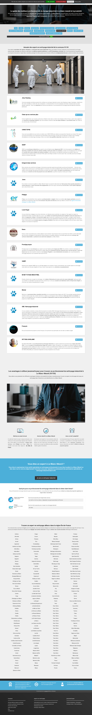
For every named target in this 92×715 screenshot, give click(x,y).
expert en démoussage (72, 28)
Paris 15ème (56, 618)
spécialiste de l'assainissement (37, 33)
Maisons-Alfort (36, 650)
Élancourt (17, 667)
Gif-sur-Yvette (36, 568)
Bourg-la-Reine (17, 578)
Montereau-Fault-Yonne (56, 544)
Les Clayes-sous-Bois (36, 623)
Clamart (16, 628)
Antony (16, 539)
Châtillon (17, 608)
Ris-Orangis (75, 539)
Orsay (55, 591)
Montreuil (56, 558)
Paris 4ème (55, 640)
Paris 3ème (55, 638)
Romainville (75, 544)
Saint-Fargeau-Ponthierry (75, 561)
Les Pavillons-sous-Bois (36, 630)
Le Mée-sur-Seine (36, 608)
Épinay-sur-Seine (16, 670)
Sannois (75, 581)
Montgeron (55, 548)
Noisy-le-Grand (56, 583)
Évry (36, 541)
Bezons (16, 561)
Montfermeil (55, 546)
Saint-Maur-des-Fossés (75, 571)
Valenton (75, 623)
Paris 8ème (55, 650)
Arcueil (16, 541)
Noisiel (55, 581)
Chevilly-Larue (17, 620)
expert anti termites (60, 28)
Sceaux (75, 593)
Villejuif (75, 635)
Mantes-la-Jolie (36, 658)
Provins (55, 667)
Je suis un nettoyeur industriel (46, 478)
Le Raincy (36, 620)
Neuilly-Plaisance (55, 571)
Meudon (56, 536)
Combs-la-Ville (17, 638)
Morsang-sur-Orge (56, 563)
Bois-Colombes (16, 566)
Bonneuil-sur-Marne (16, 573)
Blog (9, 709)
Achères (17, 534)
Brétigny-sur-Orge (17, 581)
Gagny (36, 556)
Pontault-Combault (56, 663)
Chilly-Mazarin (17, 623)
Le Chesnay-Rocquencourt (36, 603)
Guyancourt (36, 576)
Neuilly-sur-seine (55, 576)
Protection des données (12, 705)
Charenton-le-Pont (17, 603)
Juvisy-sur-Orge (36, 591)
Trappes (75, 618)
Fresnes (36, 553)
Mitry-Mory (55, 539)
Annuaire (9, 702)
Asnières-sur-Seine (17, 546)
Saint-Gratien (75, 566)
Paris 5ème (55, 643)
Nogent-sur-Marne (56, 578)
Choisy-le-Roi (17, 625)
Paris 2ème (55, 635)
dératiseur (27, 28)
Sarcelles (75, 583)
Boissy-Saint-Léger (17, 568)
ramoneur (70, 30)
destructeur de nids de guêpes (47, 28)
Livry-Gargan (36, 643)
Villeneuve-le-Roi (75, 643)
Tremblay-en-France (75, 620)
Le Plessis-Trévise (36, 615)
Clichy (16, 630)
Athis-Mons (16, 548)
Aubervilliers (16, 551)
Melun (55, 534)
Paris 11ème (56, 608)
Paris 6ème (55, 645)
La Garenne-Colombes (36, 596)
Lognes (36, 645)
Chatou (16, 610)
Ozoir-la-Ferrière (55, 596)
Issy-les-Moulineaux (36, 583)
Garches (36, 558)
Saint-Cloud (75, 551)
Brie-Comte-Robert (17, 583)
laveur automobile (28, 30)
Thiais (75, 613)
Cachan (16, 593)
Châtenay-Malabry (17, 606)
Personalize (70, 1)
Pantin (55, 601)
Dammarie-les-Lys (17, 655)
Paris (56, 603)
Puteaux (75, 534)
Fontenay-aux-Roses (36, 546)
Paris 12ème (56, 610)
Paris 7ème (55, 648)
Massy (36, 663)
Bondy (16, 571)
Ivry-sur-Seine (36, 586)
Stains (75, 603)
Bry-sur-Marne (17, 588)
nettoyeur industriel (61, 30)
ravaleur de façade (78, 30)
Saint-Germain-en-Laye (75, 563)
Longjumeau (36, 648)
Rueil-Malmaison (75, 548)
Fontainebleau (36, 544)
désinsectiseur (35, 28)
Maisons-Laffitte (36, 653)
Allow (51, 36)
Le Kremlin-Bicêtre (36, 606)
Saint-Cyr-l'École (75, 553)
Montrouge (55, 561)
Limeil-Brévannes (36, 640)
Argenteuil (16, 544)
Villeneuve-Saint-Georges (75, 645)
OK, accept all (50, 1)
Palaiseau (56, 598)
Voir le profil (79, 98)
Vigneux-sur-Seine (75, 633)
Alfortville (17, 536)
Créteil (16, 653)
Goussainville (36, 573)
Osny (56, 593)
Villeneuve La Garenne (75, 640)
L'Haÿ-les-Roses (36, 638)
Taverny (75, 610)
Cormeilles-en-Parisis (16, 645)
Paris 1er (56, 630)
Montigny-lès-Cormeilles (56, 553)
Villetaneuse (75, 653)
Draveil (16, 663)
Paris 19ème (56, 628)
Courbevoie (16, 650)
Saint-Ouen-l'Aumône (75, 576)
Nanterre (56, 566)
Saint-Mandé (75, 568)
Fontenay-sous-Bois (36, 548)
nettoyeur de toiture (50, 30)
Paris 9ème (55, 653)
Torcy (75, 615)
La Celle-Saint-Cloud (36, 593)
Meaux (36, 667)
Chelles (16, 615)
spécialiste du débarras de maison (54, 33)
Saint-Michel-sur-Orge (75, 573)
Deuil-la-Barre (17, 658)
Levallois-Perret (36, 635)
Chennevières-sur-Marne (16, 618)
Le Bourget (36, 601)
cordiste (21, 28)
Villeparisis (75, 648)
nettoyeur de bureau (39, 30)
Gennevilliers (36, 563)
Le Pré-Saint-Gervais (36, 618)
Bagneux (17, 556)
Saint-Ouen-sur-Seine (75, 578)
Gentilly (36, 566)
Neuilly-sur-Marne (56, 573)
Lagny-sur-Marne (36, 598)
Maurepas (36, 665)
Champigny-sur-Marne (17, 598)
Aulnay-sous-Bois (17, 553)
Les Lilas (36, 625)
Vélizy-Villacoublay (75, 628)
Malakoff (36, 655)
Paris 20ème (56, 633)
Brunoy (16, 586)
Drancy (16, 660)
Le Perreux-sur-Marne (36, 610)
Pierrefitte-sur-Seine (55, 655)
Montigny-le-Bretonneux (56, 551)
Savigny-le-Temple (75, 588)
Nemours (56, 568)
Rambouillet (75, 536)
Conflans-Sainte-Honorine (16, 640)
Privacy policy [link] (78, 1)
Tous (16, 28)
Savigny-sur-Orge (75, 591)
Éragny (36, 534)
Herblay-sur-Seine (36, 578)
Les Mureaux (36, 628)
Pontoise (56, 665)
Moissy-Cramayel (56, 541)
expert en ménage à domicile (15, 30)
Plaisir (55, 658)
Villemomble (75, 638)
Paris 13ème (56, 613)
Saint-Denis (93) (75, 556)
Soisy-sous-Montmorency (75, 601)
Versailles (75, 630)
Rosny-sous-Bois (75, 546)
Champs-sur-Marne (16, 601)
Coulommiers (17, 648)
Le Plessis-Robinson (36, 613)
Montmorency (56, 556)
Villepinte (75, 650)
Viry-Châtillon (75, 663)
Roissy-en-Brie (75, 541)
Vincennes (75, 660)
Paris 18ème (56, 625)
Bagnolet (17, 558)
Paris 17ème (56, 623)
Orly (56, 588)
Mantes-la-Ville (36, 660)
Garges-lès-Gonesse (36, 561)
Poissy (55, 660)
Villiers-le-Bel (75, 655)
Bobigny (16, 563)
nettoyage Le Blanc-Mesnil (39, 707)
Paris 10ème (56, 606)
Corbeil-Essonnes (17, 643)
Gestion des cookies (12, 707)
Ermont (36, 536)
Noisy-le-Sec (56, 586)
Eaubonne (17, 665)
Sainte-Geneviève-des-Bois (75, 558)
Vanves (75, 625)
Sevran (75, 596)
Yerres (75, 667)
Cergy (16, 596)
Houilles (36, 581)
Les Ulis (36, 633)
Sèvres (75, 598)
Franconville (36, 551)
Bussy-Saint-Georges (16, 591)
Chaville (16, 613)
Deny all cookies (61, 1)
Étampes (36, 539)
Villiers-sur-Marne (75, 658)
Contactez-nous (11, 710)
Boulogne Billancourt (16, 576)
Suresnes (75, 608)
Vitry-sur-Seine (75, 665)
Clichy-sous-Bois (16, 633)
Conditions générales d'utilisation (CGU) (16, 704)
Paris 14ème (56, 615)
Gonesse (36, 571)
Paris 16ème (56, 620)
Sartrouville (75, 586)
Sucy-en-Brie (75, 606)
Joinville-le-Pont (36, 588)
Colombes (17, 635)
